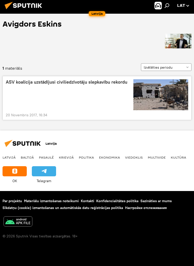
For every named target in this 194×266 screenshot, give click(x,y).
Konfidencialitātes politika (117, 201)
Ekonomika (109, 157)
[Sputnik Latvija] (25, 10)
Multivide (157, 157)
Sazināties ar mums (156, 201)
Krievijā (66, 157)
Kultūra (178, 157)
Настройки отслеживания (146, 207)
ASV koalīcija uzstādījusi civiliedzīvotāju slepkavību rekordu (66, 82)
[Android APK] (18, 222)
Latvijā (9, 157)
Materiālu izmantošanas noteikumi (51, 201)
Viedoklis (134, 157)
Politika (86, 157)
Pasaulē (46, 157)
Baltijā (27, 157)
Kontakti (87, 201)
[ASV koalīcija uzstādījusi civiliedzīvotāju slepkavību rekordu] (160, 94)
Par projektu (12, 201)
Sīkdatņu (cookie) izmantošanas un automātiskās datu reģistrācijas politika (63, 207)
